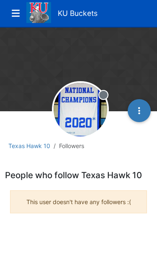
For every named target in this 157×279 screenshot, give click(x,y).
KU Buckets (78, 13)
